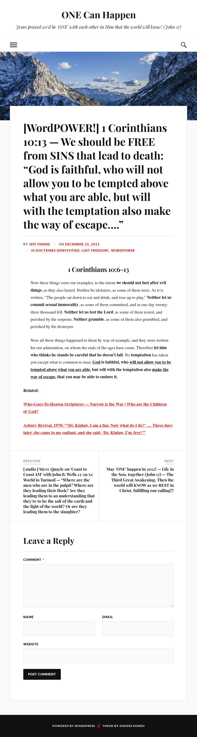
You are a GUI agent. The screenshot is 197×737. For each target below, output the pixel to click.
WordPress (85, 726)
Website (30, 644)
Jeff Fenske (39, 244)
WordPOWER (123, 250)
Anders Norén (132, 726)
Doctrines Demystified (58, 250)
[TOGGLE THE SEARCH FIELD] (183, 44)
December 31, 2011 (82, 244)
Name (28, 617)
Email (107, 617)
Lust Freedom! (95, 250)
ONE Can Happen (99, 14)
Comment (33, 560)
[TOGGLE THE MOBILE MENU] (13, 44)
